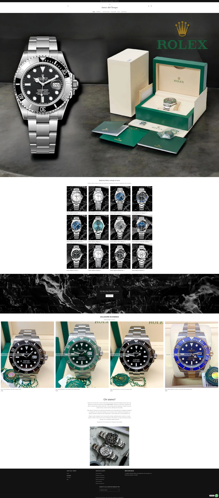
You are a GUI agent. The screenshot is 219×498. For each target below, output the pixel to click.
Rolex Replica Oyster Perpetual (75, 241)
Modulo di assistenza (100, 483)
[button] (68, 6)
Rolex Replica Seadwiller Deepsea (140, 241)
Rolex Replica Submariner (116, 270)
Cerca (68, 473)
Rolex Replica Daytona (138, 270)
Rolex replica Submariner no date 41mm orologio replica (121, 389)
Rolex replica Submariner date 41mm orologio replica (11, 389)
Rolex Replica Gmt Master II (139, 213)
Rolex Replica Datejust (116, 213)
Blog (67, 479)
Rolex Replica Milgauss (94, 241)
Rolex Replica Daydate (94, 213)
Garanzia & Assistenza (100, 477)
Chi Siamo (69, 477)
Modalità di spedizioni (100, 475)
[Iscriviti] (118, 490)
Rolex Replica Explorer (72, 213)
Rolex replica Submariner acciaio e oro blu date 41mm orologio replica (178, 389)
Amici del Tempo (100, 497)
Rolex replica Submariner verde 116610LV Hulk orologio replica (68, 389)
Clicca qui (109, 295)
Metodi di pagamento (100, 479)
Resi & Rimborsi (99, 481)
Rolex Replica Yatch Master (117, 241)
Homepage (69, 475)
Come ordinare (99, 473)
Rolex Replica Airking (72, 270)
